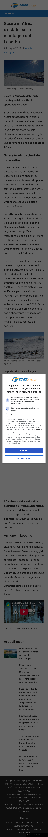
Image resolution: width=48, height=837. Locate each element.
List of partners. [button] (36, 429)
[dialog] (24, 418)
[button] (24, 415)
